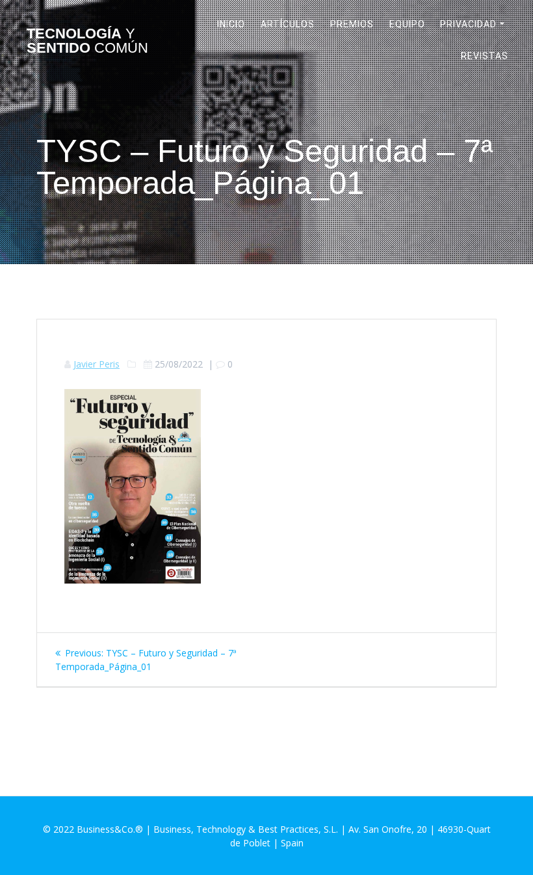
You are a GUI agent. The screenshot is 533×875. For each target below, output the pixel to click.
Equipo (407, 24)
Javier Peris (96, 364)
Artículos (288, 24)
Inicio (231, 24)
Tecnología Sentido (87, 41)
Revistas (484, 56)
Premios (352, 24)
